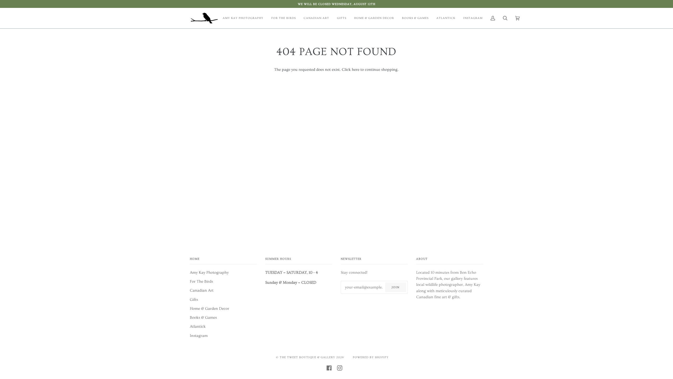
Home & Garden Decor (209, 308)
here (355, 69)
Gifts (194, 299)
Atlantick (198, 326)
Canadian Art (201, 290)
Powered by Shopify (371, 357)
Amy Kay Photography (209, 272)
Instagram (199, 335)
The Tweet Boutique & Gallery (307, 357)
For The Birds (201, 281)
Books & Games (203, 317)
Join (395, 287)
